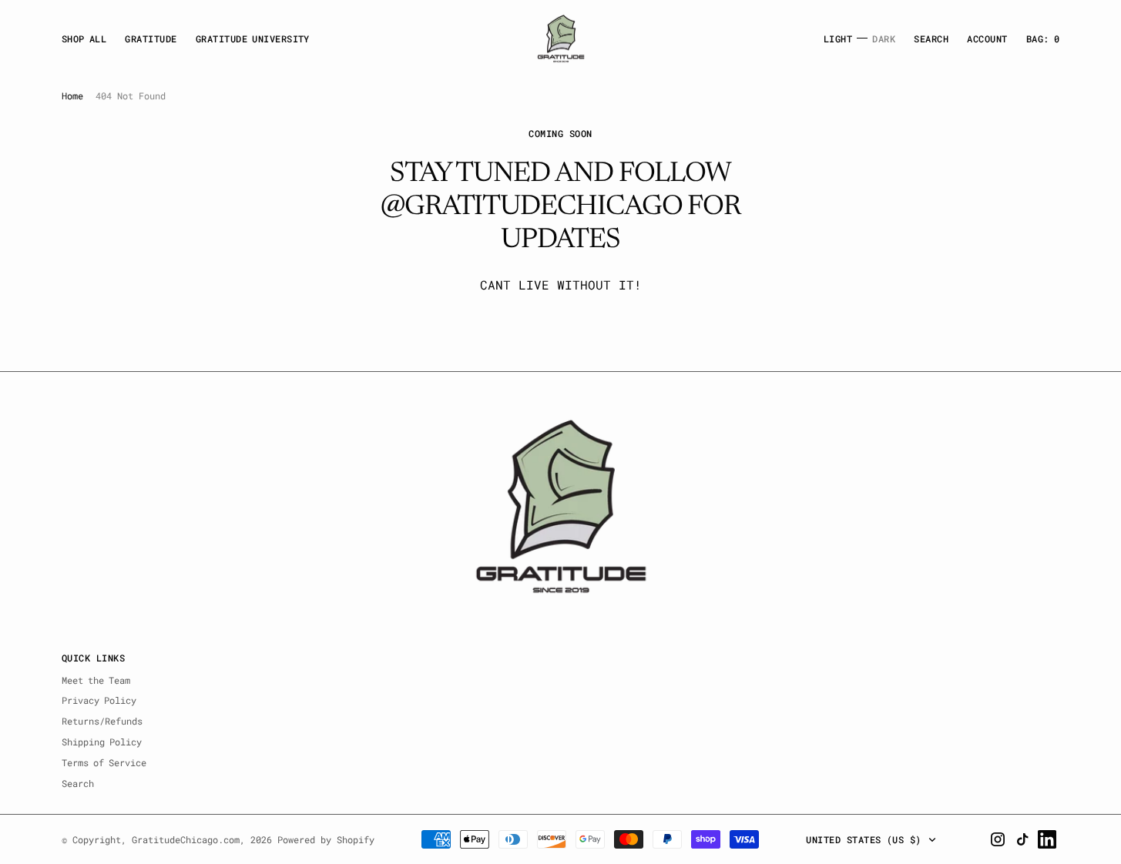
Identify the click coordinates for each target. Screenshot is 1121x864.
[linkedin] (1047, 839)
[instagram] (997, 839)
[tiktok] (1022, 839)
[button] (987, 38)
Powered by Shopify (325, 839)
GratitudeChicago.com (186, 839)
